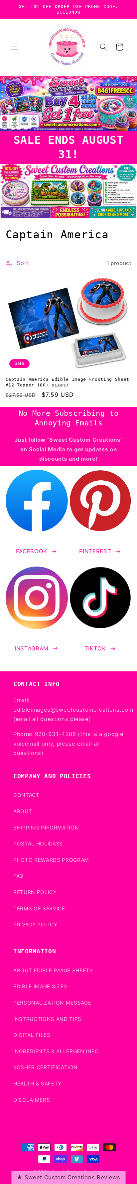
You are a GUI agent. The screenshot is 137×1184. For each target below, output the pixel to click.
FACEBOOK (31, 551)
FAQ (18, 876)
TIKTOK (95, 648)
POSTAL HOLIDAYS (38, 843)
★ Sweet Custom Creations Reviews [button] (68, 1177)
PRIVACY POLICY (35, 924)
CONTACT (26, 795)
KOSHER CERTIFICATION (45, 1067)
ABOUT (22, 811)
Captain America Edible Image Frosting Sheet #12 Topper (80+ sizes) (67, 382)
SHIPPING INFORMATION (46, 828)
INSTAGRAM (32, 648)
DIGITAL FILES (32, 1035)
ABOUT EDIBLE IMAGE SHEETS (53, 970)
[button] (15, 47)
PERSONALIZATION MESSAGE (52, 1003)
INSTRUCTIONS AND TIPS (47, 1019)
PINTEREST (95, 551)
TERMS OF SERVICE (39, 908)
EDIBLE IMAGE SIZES (40, 986)
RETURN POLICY (35, 892)
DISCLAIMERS (31, 1100)
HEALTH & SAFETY (37, 1083)
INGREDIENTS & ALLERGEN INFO (56, 1051)
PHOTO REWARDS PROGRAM (51, 860)
